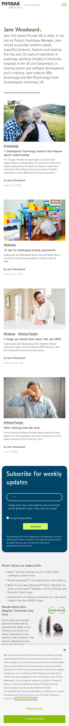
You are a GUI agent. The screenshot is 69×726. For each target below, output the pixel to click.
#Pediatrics (10, 245)
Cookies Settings (34, 708)
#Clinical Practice (28, 334)
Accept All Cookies (34, 719)
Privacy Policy (25, 518)
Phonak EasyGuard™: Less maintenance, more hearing (36, 580)
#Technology (11, 146)
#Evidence (9, 334)
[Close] (65, 650)
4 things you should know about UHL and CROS (32, 339)
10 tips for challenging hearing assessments (30, 250)
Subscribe (35, 526)
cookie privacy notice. (26, 699)
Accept (13, 518)
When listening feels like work (22, 428)
